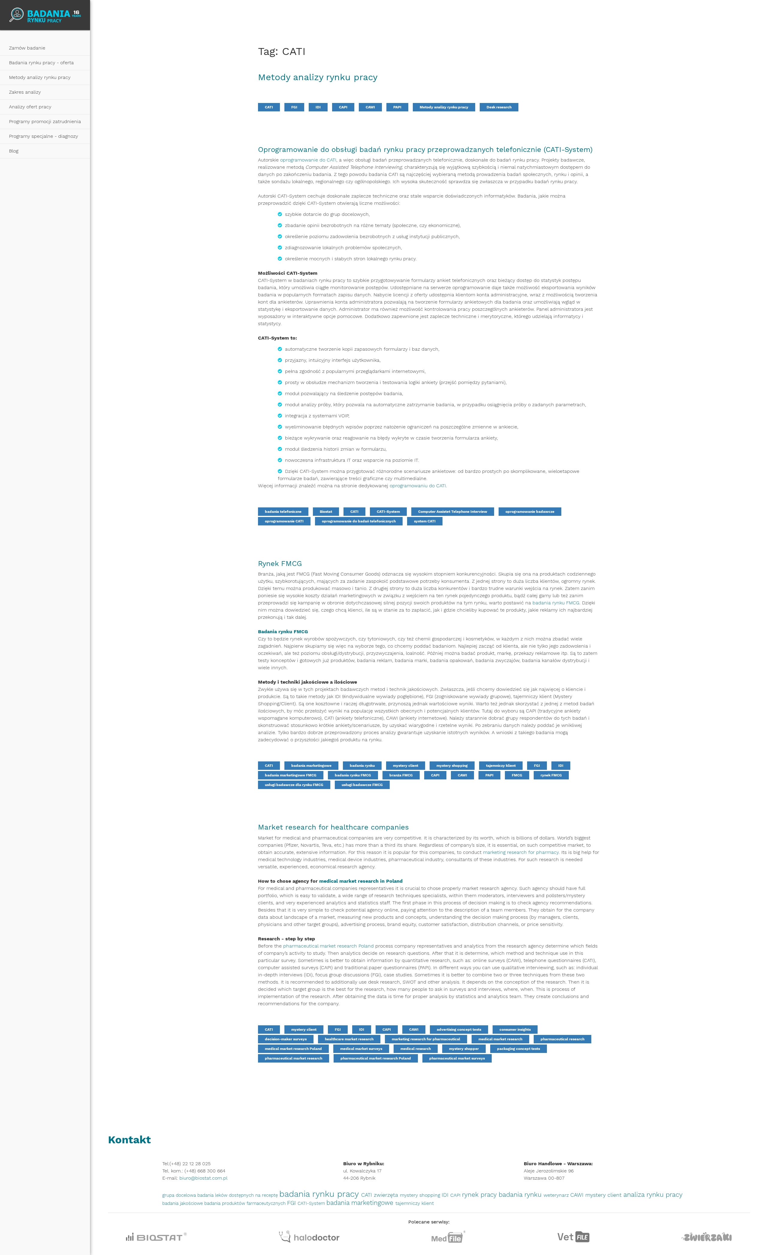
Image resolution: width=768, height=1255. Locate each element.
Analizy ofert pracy (30, 107)
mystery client (405, 766)
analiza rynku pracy (652, 1194)
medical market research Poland (293, 1049)
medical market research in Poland (361, 881)
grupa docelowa (179, 1195)
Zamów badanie (27, 48)
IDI (318, 107)
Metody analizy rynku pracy (39, 77)
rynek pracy (480, 1194)
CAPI (343, 107)
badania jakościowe (183, 1203)
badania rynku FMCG (555, 603)
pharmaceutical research (562, 1039)
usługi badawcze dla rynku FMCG (294, 785)
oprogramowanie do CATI (308, 160)
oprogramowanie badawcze (530, 512)
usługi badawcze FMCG (362, 785)
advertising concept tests (459, 1029)
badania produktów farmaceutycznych (245, 1203)
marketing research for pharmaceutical (426, 1039)
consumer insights (515, 1029)
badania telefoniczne (283, 512)
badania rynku (362, 766)
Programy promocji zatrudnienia (45, 121)
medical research (415, 1049)
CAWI (370, 107)
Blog (13, 151)
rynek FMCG (551, 775)
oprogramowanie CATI (284, 521)
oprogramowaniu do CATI (418, 485)
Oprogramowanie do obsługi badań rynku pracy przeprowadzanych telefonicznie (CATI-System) (425, 149)
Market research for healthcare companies (333, 827)
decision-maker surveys (286, 1039)
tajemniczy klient (501, 766)
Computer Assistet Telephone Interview (452, 512)
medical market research (500, 1039)
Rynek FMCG (280, 563)
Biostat (326, 512)
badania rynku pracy (320, 1194)
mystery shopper (464, 1049)
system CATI (425, 521)
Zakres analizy (25, 92)
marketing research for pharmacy (521, 852)
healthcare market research (349, 1039)
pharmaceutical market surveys (457, 1058)
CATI (269, 107)
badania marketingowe (311, 766)
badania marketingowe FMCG (290, 775)
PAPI (397, 107)
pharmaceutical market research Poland (328, 946)
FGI (294, 107)
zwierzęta (387, 1195)
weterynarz (557, 1195)
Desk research (499, 107)
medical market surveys (361, 1049)
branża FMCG (401, 775)
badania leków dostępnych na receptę (238, 1195)
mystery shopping (452, 766)
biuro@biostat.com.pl (203, 1178)
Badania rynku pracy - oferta (41, 62)
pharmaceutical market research (293, 1058)
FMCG (517, 775)
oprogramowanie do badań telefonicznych (359, 521)
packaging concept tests (518, 1049)
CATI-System (388, 512)
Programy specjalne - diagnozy (43, 136)
